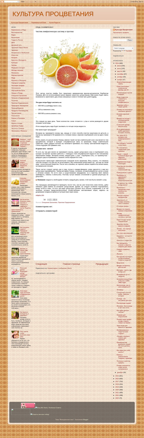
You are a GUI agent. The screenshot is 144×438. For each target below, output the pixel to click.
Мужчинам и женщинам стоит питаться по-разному (123, 190)
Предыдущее (102, 264)
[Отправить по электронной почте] (48, 200)
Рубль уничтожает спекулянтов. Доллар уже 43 (123, 88)
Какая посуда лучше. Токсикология (124, 220)
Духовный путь (16, 45)
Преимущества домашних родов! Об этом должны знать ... (123, 345)
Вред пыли (120, 263)
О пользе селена (122, 206)
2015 (117, 376)
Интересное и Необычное (20, 52)
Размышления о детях (124, 172)
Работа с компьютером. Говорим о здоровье (124, 356)
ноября (120, 79)
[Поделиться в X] (52, 200)
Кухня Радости (54, 22)
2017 (117, 381)
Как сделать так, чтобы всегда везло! (124, 184)
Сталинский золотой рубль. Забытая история (124, 294)
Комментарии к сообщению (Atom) (60, 268)
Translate (129, 51)
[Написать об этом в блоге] (50, 200)
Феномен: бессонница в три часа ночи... (124, 306)
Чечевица (120, 290)
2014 (117, 63)
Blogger (85, 419)
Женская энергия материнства (123, 196)
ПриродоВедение (17, 108)
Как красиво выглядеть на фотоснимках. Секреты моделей (124, 258)
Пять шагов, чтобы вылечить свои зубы (25, 334)
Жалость (120, 254)
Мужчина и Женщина (18, 80)
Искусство (14, 55)
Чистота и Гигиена (17, 128)
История (14, 57)
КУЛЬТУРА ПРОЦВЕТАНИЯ (53, 13)
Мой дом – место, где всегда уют (124, 271)
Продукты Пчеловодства (19, 110)
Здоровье (14, 50)
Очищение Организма (49, 202)
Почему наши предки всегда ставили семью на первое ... (124, 321)
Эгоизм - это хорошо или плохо (124, 229)
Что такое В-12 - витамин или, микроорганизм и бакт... (123, 138)
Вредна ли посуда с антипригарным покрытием (123, 120)
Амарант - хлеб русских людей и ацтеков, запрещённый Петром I (25, 143)
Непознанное (16, 88)
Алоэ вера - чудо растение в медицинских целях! (25, 293)
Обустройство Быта (18, 90)
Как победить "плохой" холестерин (124, 144)
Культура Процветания (19, 22)
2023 (117, 398)
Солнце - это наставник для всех (124, 299)
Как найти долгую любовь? (123, 311)
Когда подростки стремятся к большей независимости (123, 99)
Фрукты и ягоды (16, 123)
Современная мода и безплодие (124, 162)
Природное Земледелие (19, 105)
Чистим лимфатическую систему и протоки (124, 215)
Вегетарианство (16, 32)
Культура (14, 62)
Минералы (15, 73)
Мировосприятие (17, 75)
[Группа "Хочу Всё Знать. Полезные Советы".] (48, 407)
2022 (117, 395)
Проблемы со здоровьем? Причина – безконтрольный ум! (124, 178)
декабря (120, 372)
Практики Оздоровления (66, 202)
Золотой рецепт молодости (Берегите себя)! (24, 164)
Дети (13, 42)
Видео (13, 35)
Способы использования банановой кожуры (25, 180)
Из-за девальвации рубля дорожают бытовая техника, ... (124, 130)
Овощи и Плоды (17, 93)
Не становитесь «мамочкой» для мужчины (123, 149)
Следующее (41, 264)
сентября (120, 74)
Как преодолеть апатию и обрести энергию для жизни (124, 244)
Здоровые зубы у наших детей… (123, 106)
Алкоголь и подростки (124, 240)
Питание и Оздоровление (20, 98)
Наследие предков (17, 85)
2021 (117, 392)
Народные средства (18, 83)
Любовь (14, 65)
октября (120, 77)
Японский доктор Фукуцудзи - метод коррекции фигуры (24, 272)
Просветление (16, 113)
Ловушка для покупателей (122, 315)
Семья (13, 121)
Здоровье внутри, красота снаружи (123, 225)
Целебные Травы (17, 126)
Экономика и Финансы (19, 131)
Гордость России (17, 40)
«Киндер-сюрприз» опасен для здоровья (123, 337)
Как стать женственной (124, 233)
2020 (117, 390)
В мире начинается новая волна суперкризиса (123, 367)
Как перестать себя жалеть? (123, 351)
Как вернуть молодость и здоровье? (24, 313)
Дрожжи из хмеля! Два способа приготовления (25, 251)
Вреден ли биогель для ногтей (123, 266)
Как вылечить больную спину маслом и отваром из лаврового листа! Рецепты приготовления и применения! (21, 205)
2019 (117, 387)
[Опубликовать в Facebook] (54, 200)
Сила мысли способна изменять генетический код (124, 168)
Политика (14, 100)
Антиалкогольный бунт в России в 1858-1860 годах (124, 280)
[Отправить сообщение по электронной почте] (44, 199)
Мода (13, 78)
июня (119, 66)
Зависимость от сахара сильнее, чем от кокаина (123, 201)
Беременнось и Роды (18, 30)
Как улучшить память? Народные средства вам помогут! (24, 231)
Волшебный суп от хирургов (123, 275)
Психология (15, 116)
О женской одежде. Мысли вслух (123, 125)
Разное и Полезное (18, 118)
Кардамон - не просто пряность (124, 236)
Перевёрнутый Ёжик (38, 22)
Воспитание (15, 37)
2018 (117, 384)
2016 (117, 378)
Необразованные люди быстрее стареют (123, 331)
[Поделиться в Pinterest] (56, 200)
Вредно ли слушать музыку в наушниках (124, 210)
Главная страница (71, 264)
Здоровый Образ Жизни (19, 47)
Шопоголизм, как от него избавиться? (123, 286)
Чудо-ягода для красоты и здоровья (124, 326)
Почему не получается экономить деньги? (124, 110)
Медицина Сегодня (18, 68)
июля (119, 68)
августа (120, 71)
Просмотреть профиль (121, 32)
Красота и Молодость (18, 60)
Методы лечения (17, 70)
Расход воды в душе (124, 303)
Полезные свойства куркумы (123, 362)
